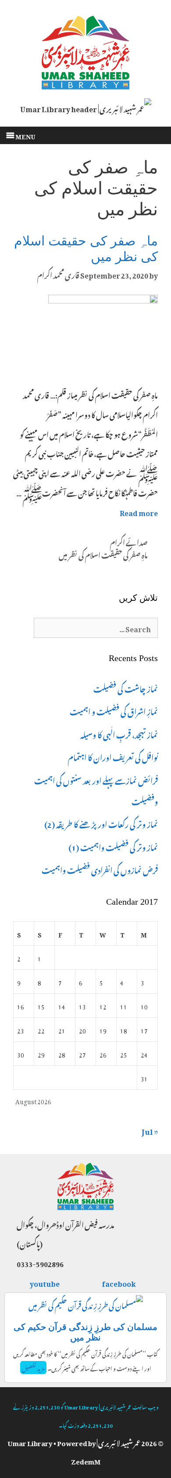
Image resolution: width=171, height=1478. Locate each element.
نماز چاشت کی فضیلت (125, 688)
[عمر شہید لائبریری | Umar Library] (85, 50)
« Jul (150, 1130)
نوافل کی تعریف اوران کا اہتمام (113, 756)
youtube (45, 1282)
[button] (25, 135)
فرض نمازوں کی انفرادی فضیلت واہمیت (100, 869)
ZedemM (85, 1460)
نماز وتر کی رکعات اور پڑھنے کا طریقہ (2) (101, 823)
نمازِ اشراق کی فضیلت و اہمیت (114, 710)
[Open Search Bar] (158, 140)
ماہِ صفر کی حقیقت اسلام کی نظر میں (103, 554)
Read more (139, 511)
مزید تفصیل (33, 1367)
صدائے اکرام (129, 541)
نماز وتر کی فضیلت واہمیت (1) (113, 846)
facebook (119, 1282)
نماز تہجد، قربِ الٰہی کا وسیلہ (119, 733)
